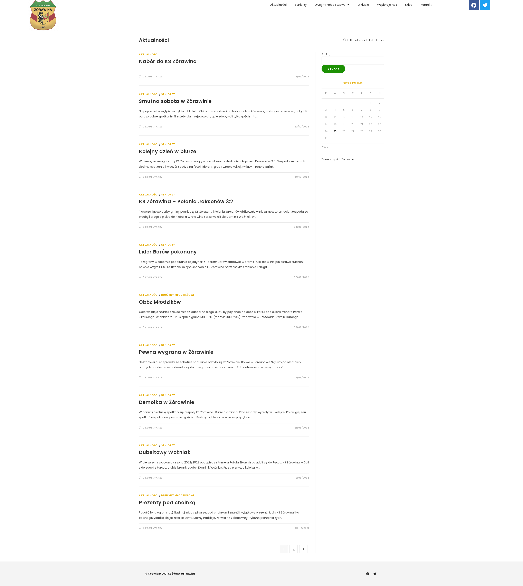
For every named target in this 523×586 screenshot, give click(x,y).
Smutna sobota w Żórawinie (175, 101)
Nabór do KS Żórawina (168, 61)
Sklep (408, 5)
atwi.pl (190, 573)
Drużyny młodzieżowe (330, 5)
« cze (325, 146)
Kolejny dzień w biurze (167, 151)
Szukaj (326, 54)
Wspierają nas (387, 5)
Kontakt (426, 5)
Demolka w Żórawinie (166, 402)
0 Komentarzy (152, 76)
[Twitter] (485, 5)
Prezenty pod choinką (167, 502)
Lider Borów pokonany (168, 251)
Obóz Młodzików (160, 302)
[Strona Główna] (344, 40)
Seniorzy (301, 5)
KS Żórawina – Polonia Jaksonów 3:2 (186, 201)
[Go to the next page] (303, 549)
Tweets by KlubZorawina (338, 159)
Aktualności (278, 5)
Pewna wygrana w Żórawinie (176, 352)
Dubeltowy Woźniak (164, 452)
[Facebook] (474, 5)
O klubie (363, 5)
